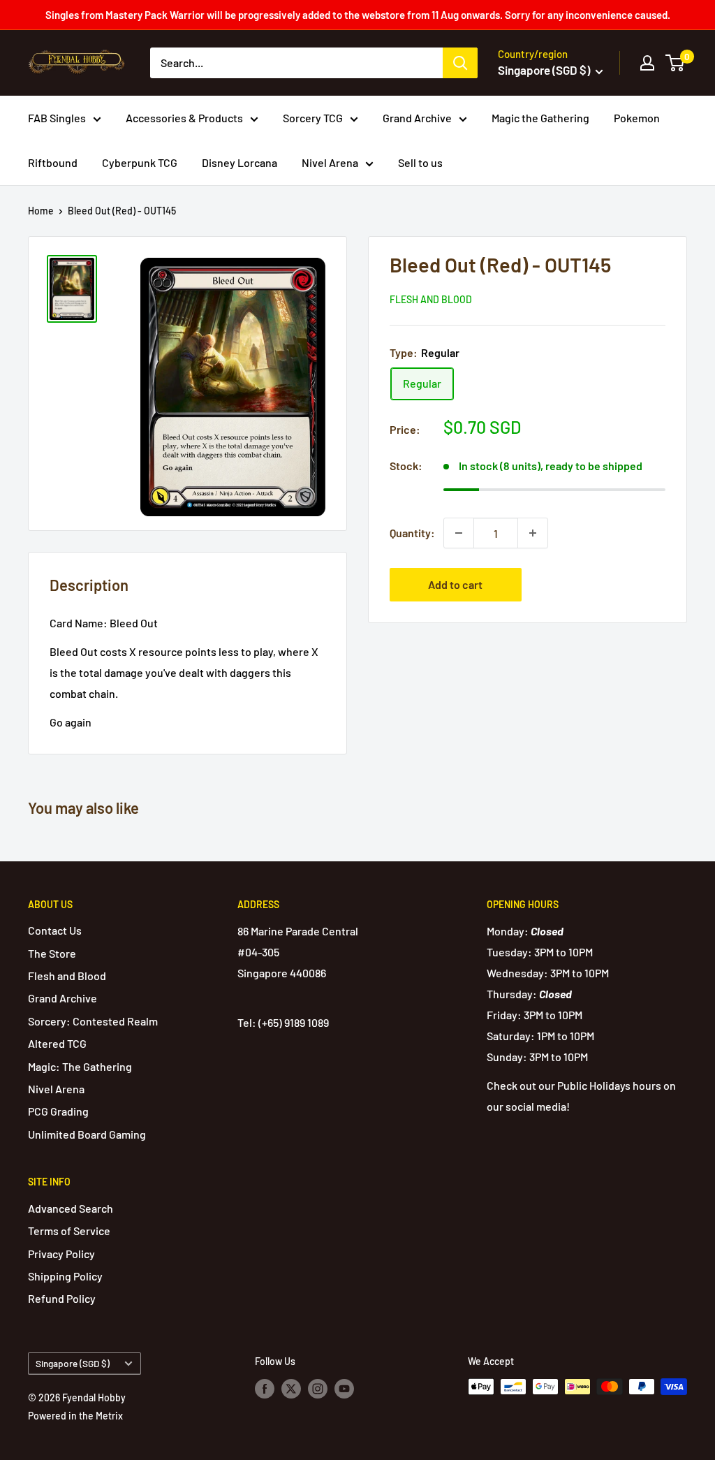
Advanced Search (70, 1208)
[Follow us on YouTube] (344, 1388)
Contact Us (55, 930)
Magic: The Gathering (80, 1066)
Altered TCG (57, 1043)
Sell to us (420, 162)
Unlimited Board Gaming (87, 1134)
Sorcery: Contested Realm (93, 1021)
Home (41, 211)
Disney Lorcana (239, 162)
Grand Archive (417, 117)
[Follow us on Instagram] (317, 1388)
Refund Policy (62, 1298)
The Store (52, 953)
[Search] (460, 63)
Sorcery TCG (313, 117)
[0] (675, 62)
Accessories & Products (184, 117)
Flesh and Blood (431, 299)
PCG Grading (58, 1111)
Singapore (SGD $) (73, 1363)
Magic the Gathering (540, 117)
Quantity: (412, 532)
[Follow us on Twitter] (291, 1388)
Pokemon (637, 117)
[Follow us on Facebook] (264, 1388)
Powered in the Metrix (75, 1416)
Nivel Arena (330, 162)
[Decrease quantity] (458, 533)
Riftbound (53, 162)
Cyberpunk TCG (139, 162)
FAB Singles (57, 117)
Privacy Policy (61, 1253)
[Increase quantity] (532, 533)
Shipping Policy (65, 1276)
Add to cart (455, 584)
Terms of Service (69, 1230)
